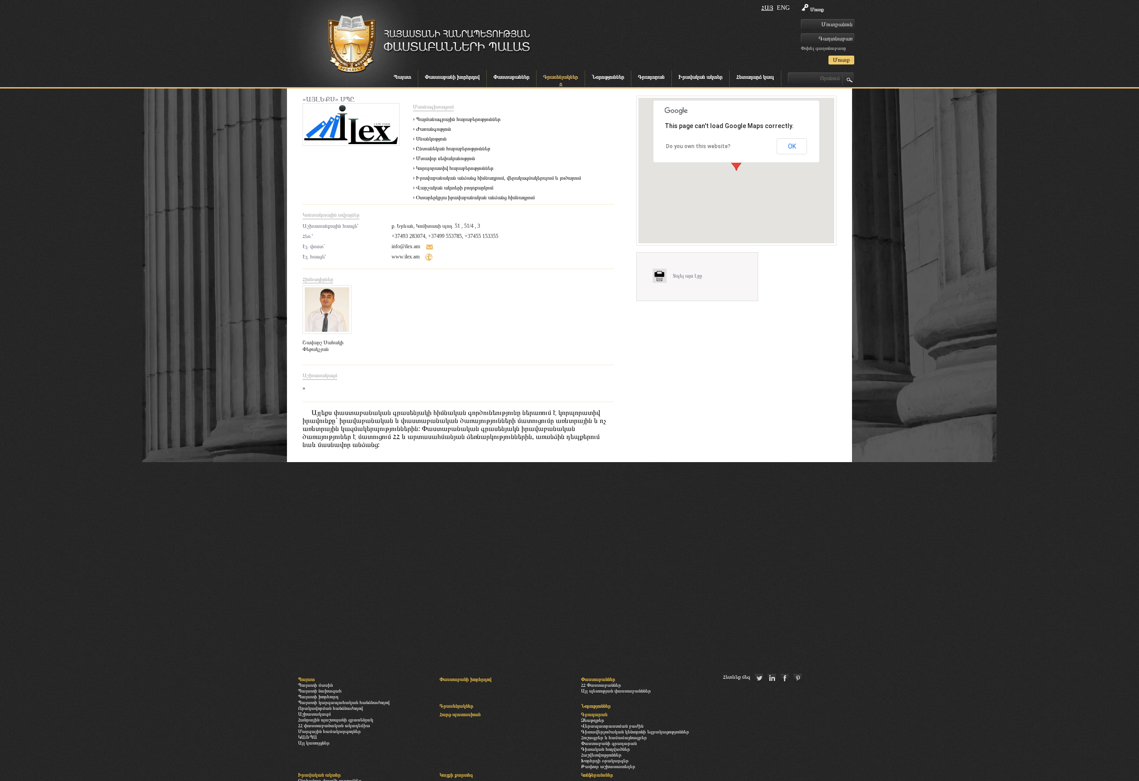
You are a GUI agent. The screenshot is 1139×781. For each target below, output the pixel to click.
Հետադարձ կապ (755, 77)
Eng (783, 7)
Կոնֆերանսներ (597, 774)
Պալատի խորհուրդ (318, 696)
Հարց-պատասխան (460, 714)
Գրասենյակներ (560, 77)
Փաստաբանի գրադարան (609, 743)
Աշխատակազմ (314, 714)
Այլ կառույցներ (314, 742)
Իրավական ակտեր (701, 77)
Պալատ (402, 77)
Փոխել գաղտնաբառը (823, 48)
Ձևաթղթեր (592, 720)
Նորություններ (608, 77)
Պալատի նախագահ (320, 690)
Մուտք (817, 9)
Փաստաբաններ (511, 77)
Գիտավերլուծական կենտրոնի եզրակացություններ (635, 731)
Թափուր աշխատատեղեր (608, 766)
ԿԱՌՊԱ (307, 737)
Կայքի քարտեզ (456, 774)
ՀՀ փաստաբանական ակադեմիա (334, 725)
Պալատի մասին (315, 685)
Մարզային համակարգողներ (329, 731)
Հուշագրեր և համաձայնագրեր (614, 737)
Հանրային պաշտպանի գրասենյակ (335, 719)
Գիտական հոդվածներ (605, 749)
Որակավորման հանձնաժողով (330, 708)
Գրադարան (651, 77)
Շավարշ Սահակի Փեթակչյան (323, 345)
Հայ (767, 7)
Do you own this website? (698, 146)
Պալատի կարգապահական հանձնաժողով (344, 702)
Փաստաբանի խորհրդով (452, 77)
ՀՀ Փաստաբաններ (601, 685)
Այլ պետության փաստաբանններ (616, 690)
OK (792, 146)
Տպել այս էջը (687, 276)
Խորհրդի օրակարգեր (605, 760)
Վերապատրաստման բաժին (612, 726)
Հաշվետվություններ (601, 754)
